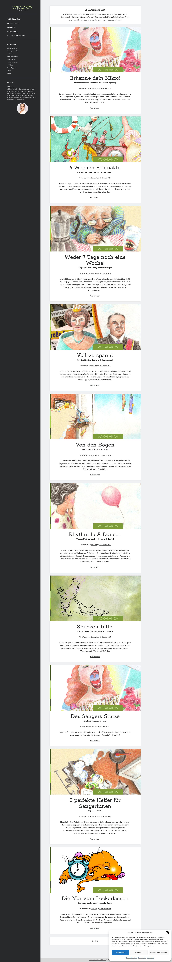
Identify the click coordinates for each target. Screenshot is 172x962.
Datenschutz (142, 958)
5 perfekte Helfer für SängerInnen (95, 772)
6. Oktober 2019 (105, 727)
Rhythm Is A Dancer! (95, 506)
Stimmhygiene (11, 68)
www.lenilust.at (31, 97)
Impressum (150, 958)
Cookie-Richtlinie (131, 958)
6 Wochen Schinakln (95, 139)
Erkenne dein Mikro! (95, 49)
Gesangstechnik (12, 51)
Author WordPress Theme (97, 960)
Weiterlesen (95, 108)
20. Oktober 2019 (105, 637)
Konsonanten (13, 62)
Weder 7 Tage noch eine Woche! (95, 228)
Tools (9, 70)
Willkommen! (12, 23)
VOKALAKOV (22, 7)
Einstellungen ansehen (158, 952)
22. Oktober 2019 (105, 545)
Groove (11, 54)
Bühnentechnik (12, 48)
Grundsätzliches (12, 56)
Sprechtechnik (11, 59)
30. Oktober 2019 (105, 273)
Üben (9, 73)
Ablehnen (138, 952)
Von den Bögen (95, 416)
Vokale (11, 65)
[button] (167, 933)
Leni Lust (94, 88)
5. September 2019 (105, 816)
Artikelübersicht (13, 19)
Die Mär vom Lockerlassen (95, 870)
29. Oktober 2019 (105, 366)
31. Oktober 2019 (105, 178)
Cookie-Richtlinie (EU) (16, 36)
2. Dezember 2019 (105, 88)
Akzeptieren (120, 952)
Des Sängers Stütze (95, 688)
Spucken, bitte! (95, 598)
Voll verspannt (95, 327)
